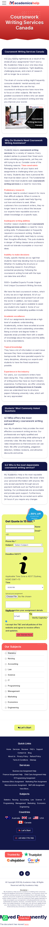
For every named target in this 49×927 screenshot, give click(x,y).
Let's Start (25, 727)
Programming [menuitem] (8, 803)
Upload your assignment (14, 593)
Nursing (11, 658)
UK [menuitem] (29, 818)
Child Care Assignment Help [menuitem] (35, 774)
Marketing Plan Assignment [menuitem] (36, 782)
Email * (38, 531)
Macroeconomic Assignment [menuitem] (16, 785)
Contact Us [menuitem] (22, 753)
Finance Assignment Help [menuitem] (13, 774)
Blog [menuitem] (30, 753)
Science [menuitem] (39, 800)
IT (9, 680)
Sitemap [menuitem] (33, 760)
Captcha (9, 611)
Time (7, 582)
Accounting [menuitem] (24, 800)
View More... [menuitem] (24, 789)
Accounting (13, 664)
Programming (14, 686)
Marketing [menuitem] (31, 803)
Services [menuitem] (16, 749)
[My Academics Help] (24, 3)
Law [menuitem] (32, 800)
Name (37, 527)
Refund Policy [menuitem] (35, 756)
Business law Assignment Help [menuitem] (24, 771)
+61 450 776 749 (26, 838)
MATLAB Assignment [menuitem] (36, 785)
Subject (9, 545)
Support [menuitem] (39, 749)
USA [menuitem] (42, 818)
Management (14, 691)
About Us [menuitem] (11, 756)
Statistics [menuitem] (7, 800)
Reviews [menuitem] (25, 749)
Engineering (13, 707)
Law (10, 669)
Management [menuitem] (21, 803)
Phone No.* (10, 541)
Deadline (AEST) (13, 554)
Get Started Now (24, 635)
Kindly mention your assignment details (24, 610)
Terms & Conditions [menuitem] (20, 760)
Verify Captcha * (40, 618)
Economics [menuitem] (41, 803)
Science (11, 675)
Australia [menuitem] (16, 818)
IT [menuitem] (44, 800)
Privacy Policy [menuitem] (22, 756)
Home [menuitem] (8, 749)
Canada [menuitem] (27, 822)
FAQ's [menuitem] (32, 749)
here (26, 924)
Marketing (12, 696)
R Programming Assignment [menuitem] (24, 778)
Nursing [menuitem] (15, 800)
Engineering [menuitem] (24, 807)
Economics (13, 702)
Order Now (24, 918)
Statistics (12, 653)
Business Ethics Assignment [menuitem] (13, 782)
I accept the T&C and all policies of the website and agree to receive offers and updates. (23, 627)
